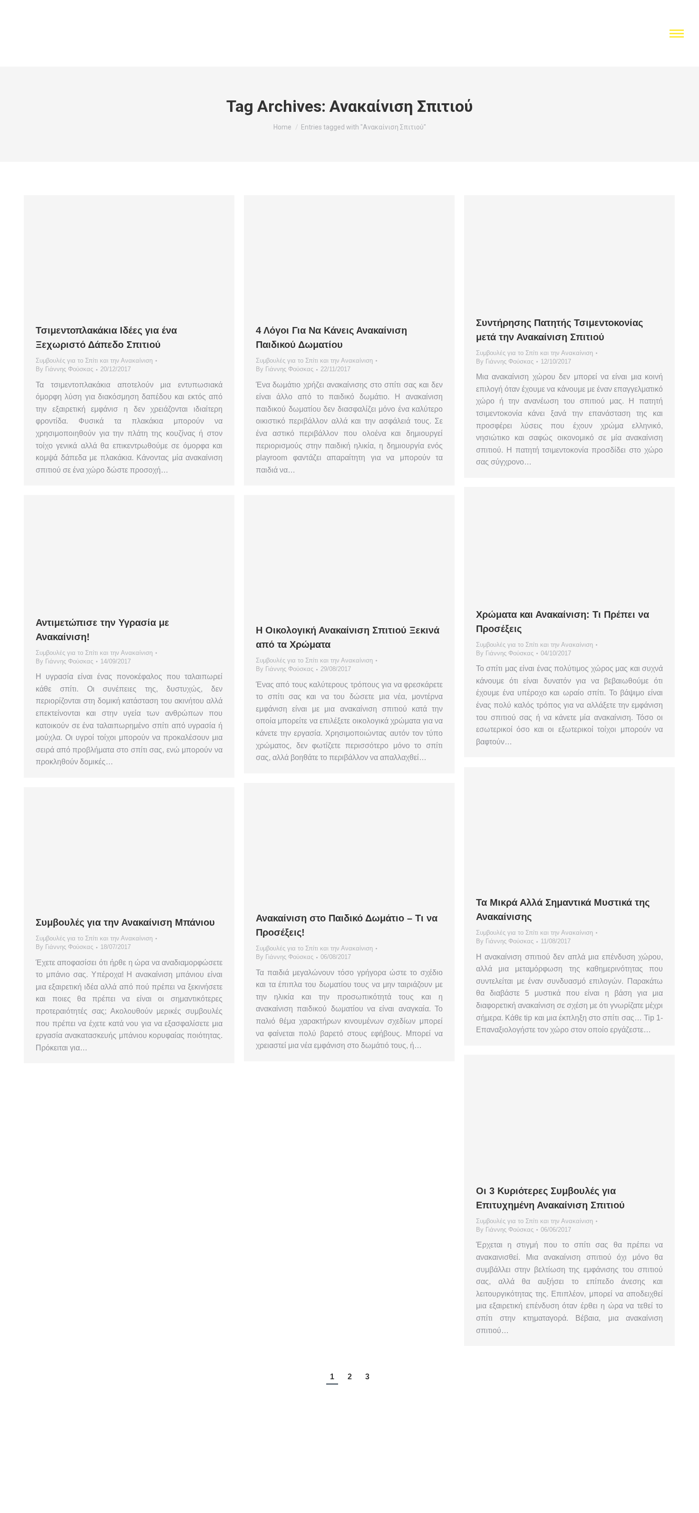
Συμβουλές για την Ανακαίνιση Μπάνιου (125, 922)
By (64, 369)
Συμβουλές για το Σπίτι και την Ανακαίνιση (94, 360)
